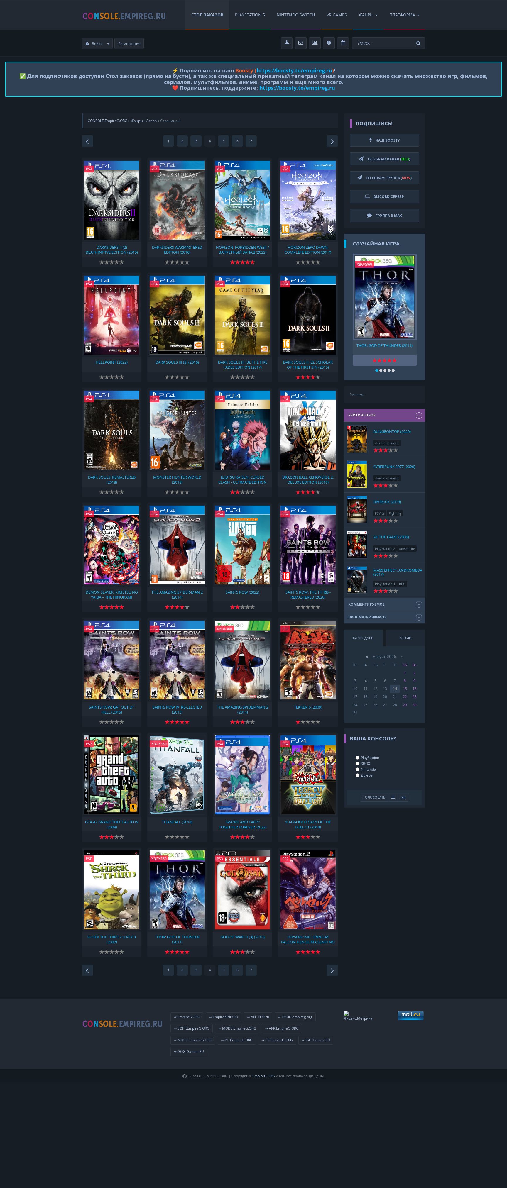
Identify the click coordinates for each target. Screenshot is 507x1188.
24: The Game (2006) (391, 537)
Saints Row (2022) (242, 592)
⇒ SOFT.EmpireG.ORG (191, 1028)
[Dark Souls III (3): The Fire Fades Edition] (242, 315)
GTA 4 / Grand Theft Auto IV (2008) (111, 824)
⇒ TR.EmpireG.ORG (277, 1040)
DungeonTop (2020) (392, 431)
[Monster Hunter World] (177, 430)
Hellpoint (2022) (112, 362)
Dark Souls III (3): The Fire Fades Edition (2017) (242, 364)
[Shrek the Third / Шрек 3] (111, 890)
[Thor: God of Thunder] (177, 890)
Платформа (402, 15)
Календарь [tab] (363, 637)
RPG (402, 584)
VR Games (337, 15)
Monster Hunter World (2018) (177, 479)
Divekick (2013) (387, 501)
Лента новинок (387, 443)
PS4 (89, 169)
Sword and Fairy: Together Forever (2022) (242, 824)
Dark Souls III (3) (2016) (177, 362)
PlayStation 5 (250, 15)
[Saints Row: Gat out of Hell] (111, 660)
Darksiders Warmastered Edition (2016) (177, 249)
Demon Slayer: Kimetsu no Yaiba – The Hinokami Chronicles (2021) (112, 594)
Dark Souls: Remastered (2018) (112, 479)
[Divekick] (357, 509)
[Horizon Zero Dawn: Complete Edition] (308, 200)
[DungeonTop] (357, 439)
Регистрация (129, 43)
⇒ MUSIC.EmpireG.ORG (193, 1040)
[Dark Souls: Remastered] (111, 430)
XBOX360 (224, 628)
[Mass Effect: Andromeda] (357, 580)
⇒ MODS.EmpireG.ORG (237, 1028)
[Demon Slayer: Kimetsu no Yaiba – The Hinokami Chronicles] (111, 545)
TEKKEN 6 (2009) (308, 707)
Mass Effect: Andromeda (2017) (397, 572)
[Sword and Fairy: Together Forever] (242, 775)
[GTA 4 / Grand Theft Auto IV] (111, 775)
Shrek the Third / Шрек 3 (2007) (111, 939)
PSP (285, 628)
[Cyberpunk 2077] (357, 474)
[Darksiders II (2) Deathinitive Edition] (111, 200)
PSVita (380, 513)
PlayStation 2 (385, 548)
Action (151, 120)
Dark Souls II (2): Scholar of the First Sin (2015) (308, 364)
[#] (124, 15)
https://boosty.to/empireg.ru (294, 70)
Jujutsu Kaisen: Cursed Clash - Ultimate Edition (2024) (242, 479)
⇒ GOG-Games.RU (189, 1051)
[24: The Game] (357, 545)
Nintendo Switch (296, 15)
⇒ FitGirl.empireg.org (295, 1016)
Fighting (395, 513)
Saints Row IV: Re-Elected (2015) (177, 709)
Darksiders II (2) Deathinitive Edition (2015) (112, 249)
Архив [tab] (405, 637)
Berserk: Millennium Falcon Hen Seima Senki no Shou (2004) (308, 939)
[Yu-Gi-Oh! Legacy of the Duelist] (308, 775)
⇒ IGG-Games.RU (316, 1040)
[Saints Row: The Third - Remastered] (308, 545)
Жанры (366, 15)
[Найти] (419, 43)
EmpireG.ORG (263, 1075)
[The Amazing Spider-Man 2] (177, 545)
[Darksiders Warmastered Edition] (177, 200)
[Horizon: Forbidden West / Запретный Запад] (242, 200)
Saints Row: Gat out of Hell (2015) (111, 709)
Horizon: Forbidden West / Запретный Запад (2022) (242, 249)
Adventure (407, 548)
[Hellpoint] (111, 315)
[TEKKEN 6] (308, 660)
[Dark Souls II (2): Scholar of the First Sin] (308, 315)
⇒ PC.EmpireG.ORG (237, 1040)
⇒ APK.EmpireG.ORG (282, 1028)
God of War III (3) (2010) (242, 937)
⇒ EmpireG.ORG (187, 1016)
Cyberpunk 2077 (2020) (394, 466)
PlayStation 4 (385, 584)
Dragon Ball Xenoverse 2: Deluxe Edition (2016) (308, 479)
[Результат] (393, 797)
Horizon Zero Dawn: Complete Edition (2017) (308, 249)
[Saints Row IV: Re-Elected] (177, 660)
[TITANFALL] (177, 775)
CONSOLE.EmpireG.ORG (107, 120)
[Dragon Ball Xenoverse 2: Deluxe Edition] (308, 430)
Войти (97, 43)
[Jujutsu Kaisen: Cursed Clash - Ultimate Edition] (242, 430)
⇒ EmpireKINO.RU (223, 1016)
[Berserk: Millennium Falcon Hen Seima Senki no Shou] (308, 890)
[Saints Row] (242, 545)
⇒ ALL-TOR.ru (258, 1016)
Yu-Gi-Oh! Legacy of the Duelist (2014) (308, 824)
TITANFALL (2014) (177, 822)
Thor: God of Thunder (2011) (177, 939)
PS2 (285, 858)
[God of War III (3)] (242, 890)
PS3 (89, 743)
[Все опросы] (403, 797)
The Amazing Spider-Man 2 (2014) (177, 594)
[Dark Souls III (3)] (177, 315)
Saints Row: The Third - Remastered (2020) (308, 594)
